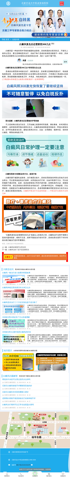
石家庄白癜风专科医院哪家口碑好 (15, 392)
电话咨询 (21, 476)
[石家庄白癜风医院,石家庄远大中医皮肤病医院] (8, 4)
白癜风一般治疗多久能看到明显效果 (16, 273)
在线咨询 (35, 474)
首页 (7, 39)
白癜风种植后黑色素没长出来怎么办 (16, 287)
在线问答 (15, 39)
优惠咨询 (63, 476)
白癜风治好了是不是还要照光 (18, 250)
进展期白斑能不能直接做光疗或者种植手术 (19, 398)
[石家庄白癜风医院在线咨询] (35, 37)
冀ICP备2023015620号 (23, 465)
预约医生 (49, 476)
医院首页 (7, 476)
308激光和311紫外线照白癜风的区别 (16, 332)
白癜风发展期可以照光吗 (17, 247)
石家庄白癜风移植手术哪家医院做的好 (17, 386)
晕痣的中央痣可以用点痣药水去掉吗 (16, 379)
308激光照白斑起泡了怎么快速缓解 (16, 317)
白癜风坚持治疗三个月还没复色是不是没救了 (19, 302)
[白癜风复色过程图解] (18, 362)
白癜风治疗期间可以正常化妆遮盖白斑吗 (18, 405)
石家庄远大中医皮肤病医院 (14, 243)
